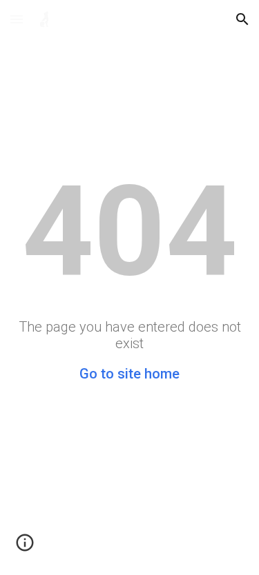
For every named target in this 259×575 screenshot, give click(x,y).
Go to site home (129, 373)
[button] (16, 19)
